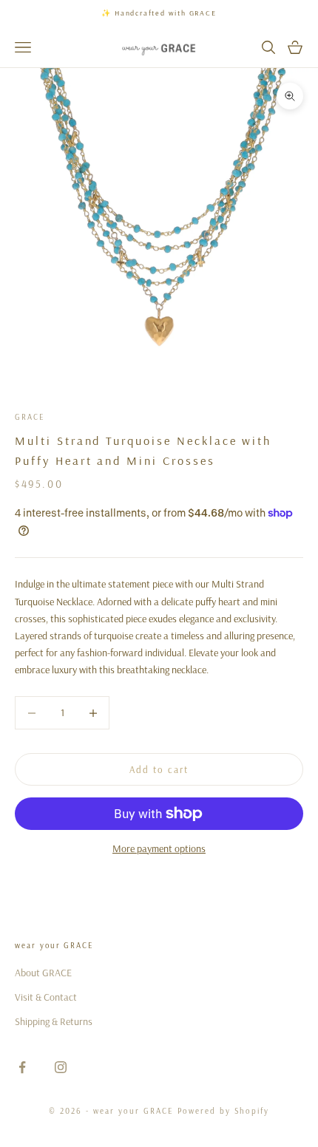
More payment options (159, 848)
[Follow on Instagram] (60, 1067)
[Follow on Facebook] (22, 1067)
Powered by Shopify (223, 1111)
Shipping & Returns (53, 1021)
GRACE (29, 417)
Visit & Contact (46, 997)
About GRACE (43, 972)
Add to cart (158, 769)
